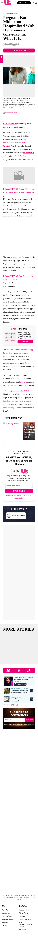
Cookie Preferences (25, 919)
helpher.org (23, 382)
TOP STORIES (18, 50)
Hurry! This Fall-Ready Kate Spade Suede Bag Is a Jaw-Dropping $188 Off (25, 335)
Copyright (22, 916)
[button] (33, 2)
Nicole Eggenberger (12, 44)
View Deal (25, 342)
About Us (5, 910)
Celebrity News (10, 13)
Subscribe (24, 2)
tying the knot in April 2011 (18, 391)
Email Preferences (7, 919)
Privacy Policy (19, 498)
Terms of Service (24, 910)
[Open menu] (2, 3)
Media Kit (5, 923)
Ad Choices (22, 930)
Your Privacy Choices (21, 925)
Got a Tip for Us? (7, 916)
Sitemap (4, 926)
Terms (27, 495)
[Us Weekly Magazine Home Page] (7, 2)
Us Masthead (6, 913)
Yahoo (23, 295)
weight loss (29, 315)
